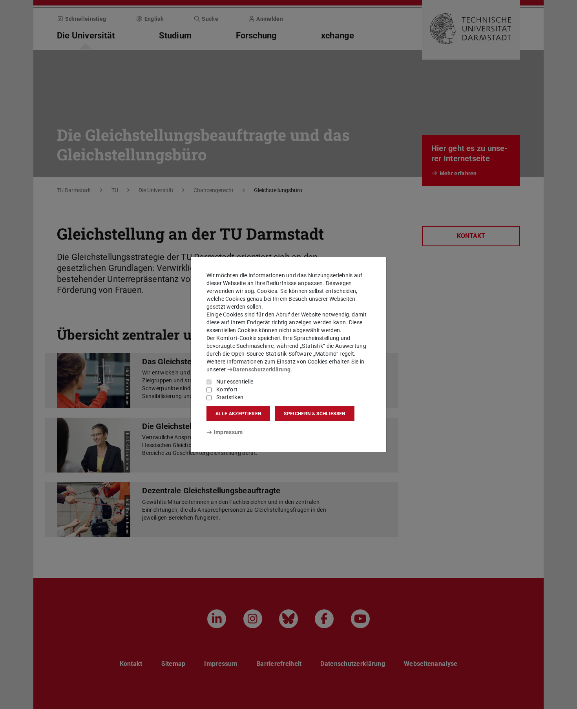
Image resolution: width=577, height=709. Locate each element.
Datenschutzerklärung (261, 369)
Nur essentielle (235, 381)
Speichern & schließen (314, 413)
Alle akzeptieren (238, 413)
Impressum (228, 432)
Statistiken (229, 397)
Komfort (226, 389)
